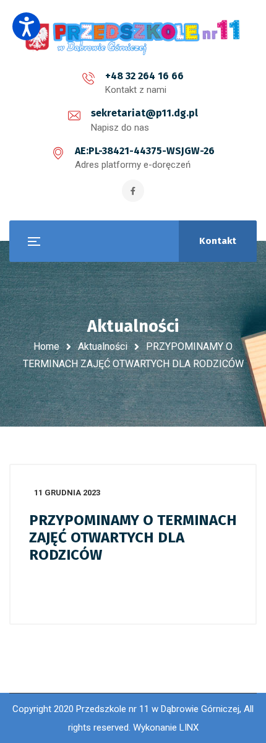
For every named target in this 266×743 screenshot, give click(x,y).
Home (46, 346)
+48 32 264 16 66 (144, 76)
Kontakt (217, 240)
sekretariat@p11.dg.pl (144, 113)
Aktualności (102, 346)
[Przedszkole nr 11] (133, 37)
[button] (26, 26)
